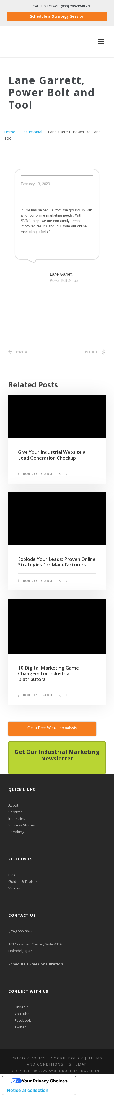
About (13, 805)
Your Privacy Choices (45, 1081)
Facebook (22, 1020)
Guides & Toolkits (23, 881)
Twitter (20, 1027)
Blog (11, 874)
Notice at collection (27, 1090)
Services (15, 811)
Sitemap (78, 1064)
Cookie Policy (67, 1058)
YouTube (22, 1013)
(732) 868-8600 (20, 930)
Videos (14, 888)
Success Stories (21, 825)
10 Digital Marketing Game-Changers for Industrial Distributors (49, 673)
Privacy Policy (29, 1058)
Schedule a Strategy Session (57, 16)
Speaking (16, 831)
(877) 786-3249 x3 (75, 6)
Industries (16, 818)
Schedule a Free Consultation (35, 964)
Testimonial (31, 132)
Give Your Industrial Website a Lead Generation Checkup (52, 455)
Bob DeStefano (37, 473)
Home (9, 132)
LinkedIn (21, 1007)
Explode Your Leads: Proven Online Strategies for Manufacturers (56, 562)
